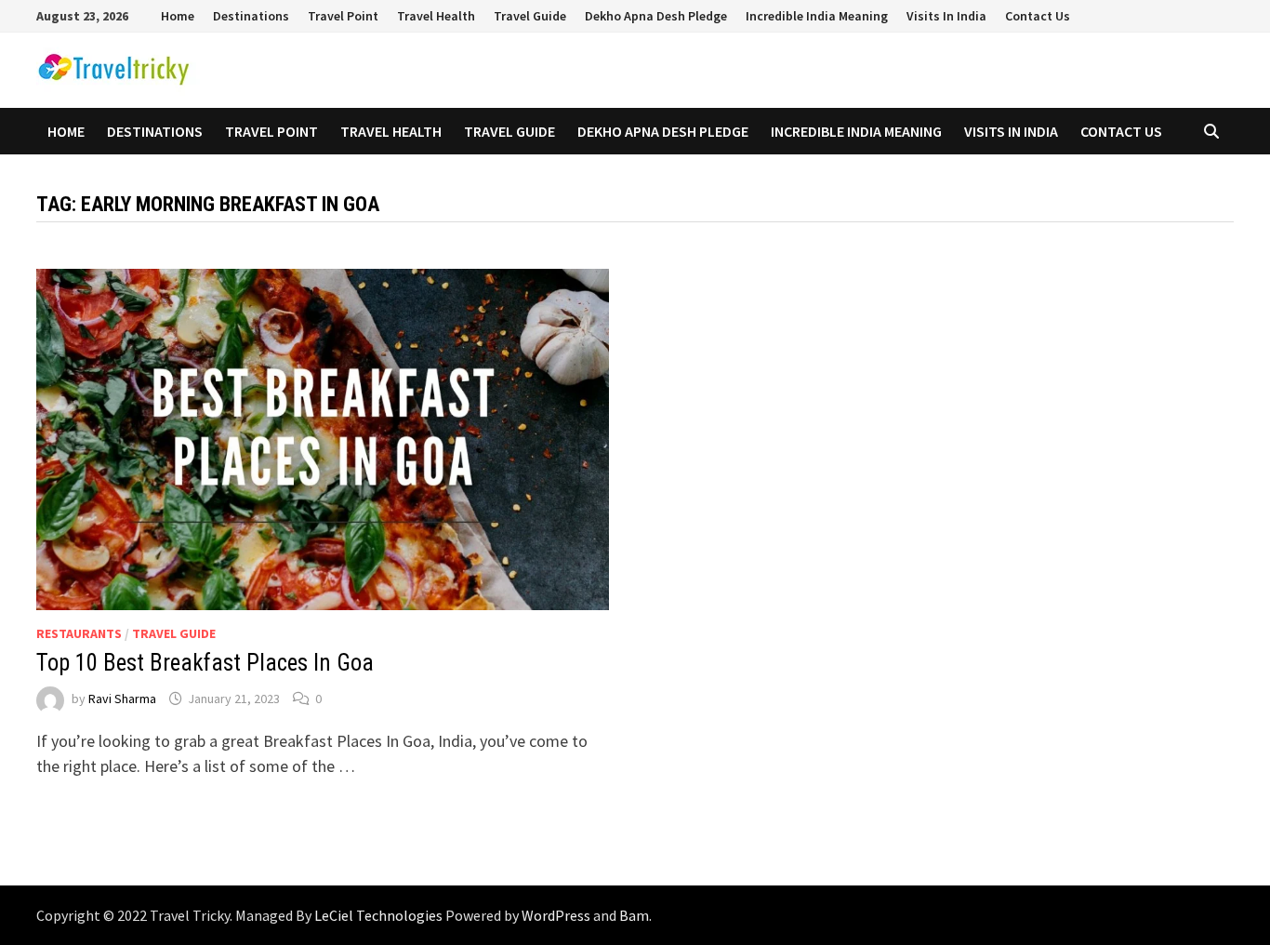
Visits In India (946, 15)
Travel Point (343, 15)
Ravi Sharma (122, 698)
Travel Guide (530, 15)
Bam (634, 915)
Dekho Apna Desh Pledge (656, 15)
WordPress (556, 915)
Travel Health (436, 15)
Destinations (251, 15)
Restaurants (79, 633)
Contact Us (1037, 15)
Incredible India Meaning (817, 15)
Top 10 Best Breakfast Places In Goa (205, 662)
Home (177, 15)
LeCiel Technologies (379, 915)
